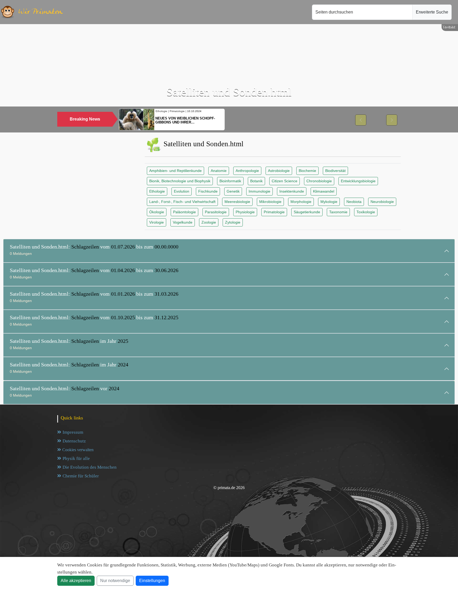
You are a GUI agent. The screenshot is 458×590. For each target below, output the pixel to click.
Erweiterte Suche (432, 12)
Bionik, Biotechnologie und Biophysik (179, 181)
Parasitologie (216, 212)
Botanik (256, 181)
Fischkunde (208, 191)
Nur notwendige (115, 580)
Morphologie (300, 201)
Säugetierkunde (307, 212)
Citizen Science (284, 181)
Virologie (156, 222)
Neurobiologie (382, 201)
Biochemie (307, 170)
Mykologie (328, 201)
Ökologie (156, 212)
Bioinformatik (230, 181)
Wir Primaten (41, 12)
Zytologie (232, 222)
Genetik (233, 191)
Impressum (73, 432)
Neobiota (354, 201)
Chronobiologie (319, 181)
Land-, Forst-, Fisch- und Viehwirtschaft (182, 201)
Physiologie (245, 212)
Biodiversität (335, 170)
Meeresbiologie (237, 201)
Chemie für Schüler (81, 475)
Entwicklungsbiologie (358, 181)
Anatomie (219, 170)
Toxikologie (365, 212)
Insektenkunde (291, 191)
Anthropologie (247, 170)
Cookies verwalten (78, 449)
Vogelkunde (182, 222)
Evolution (181, 191)
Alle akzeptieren (76, 580)
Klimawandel (323, 191)
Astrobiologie (279, 170)
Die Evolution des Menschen (90, 467)
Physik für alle (76, 458)
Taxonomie (338, 212)
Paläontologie (184, 212)
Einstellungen (152, 580)
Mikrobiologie (270, 201)
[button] (360, 120)
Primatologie (274, 212)
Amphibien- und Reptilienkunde (175, 170)
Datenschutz (74, 440)
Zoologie (208, 222)
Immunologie (259, 191)
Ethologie (157, 191)
